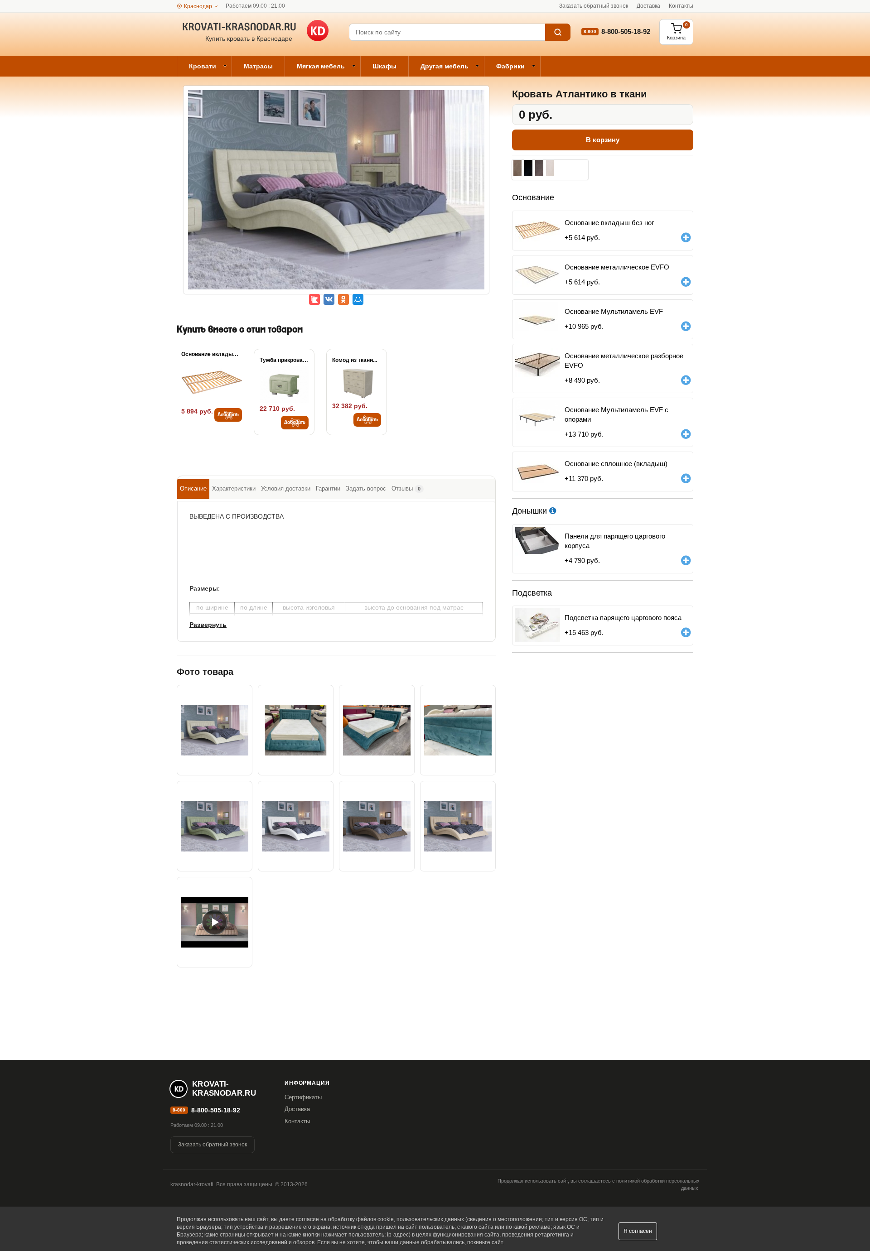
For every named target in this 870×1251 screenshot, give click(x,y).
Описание (193, 488)
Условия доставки (285, 488)
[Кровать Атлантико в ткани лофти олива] (214, 826)
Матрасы (258, 66)
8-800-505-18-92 (625, 31)
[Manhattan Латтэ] (517, 168)
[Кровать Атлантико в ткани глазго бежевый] (457, 826)
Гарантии (328, 488)
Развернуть (208, 624)
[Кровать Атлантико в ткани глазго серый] (295, 826)
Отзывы (406, 488)
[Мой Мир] (358, 299)
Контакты (681, 6)
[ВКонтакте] (329, 299)
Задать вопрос (366, 488)
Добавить (228, 415)
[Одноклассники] (343, 299)
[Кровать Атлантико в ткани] (376, 730)
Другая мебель (444, 66)
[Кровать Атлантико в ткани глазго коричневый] (376, 826)
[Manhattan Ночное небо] (528, 168)
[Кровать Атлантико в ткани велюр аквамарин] (295, 730)
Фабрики (510, 66)
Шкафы (384, 66)
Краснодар (198, 6)
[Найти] (557, 32)
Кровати (202, 66)
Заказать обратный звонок (593, 6)
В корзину (602, 140)
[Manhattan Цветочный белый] (550, 168)
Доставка (648, 6)
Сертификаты (303, 1097)
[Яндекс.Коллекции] (314, 299)
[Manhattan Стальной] (539, 168)
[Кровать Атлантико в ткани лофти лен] (336, 196)
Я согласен (638, 1231)
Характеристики (234, 488)
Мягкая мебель (321, 66)
